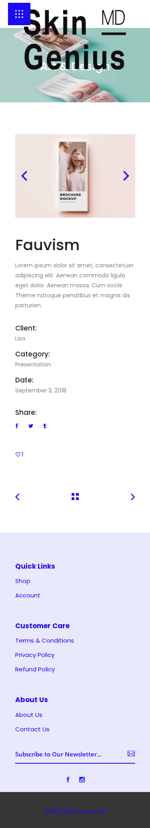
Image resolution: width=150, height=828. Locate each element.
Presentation (33, 364)
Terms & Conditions (44, 641)
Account (27, 595)
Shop (22, 581)
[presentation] (24, 176)
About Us (28, 715)
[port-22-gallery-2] (75, 176)
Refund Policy (35, 669)
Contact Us (32, 729)
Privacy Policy (34, 655)
